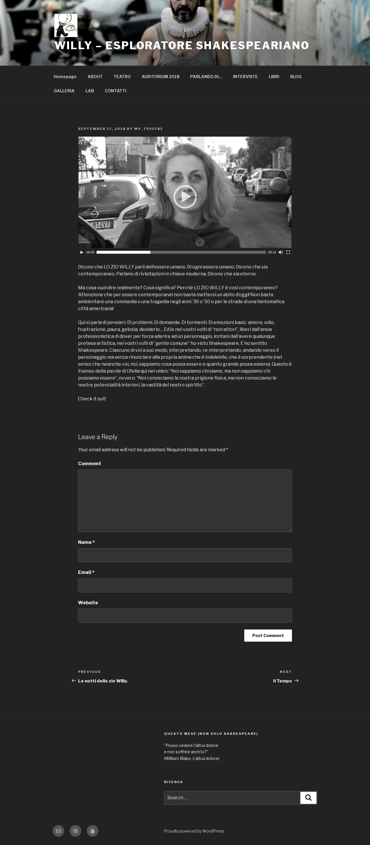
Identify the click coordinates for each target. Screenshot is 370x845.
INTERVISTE (245, 76)
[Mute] (280, 252)
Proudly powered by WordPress (194, 831)
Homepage (65, 76)
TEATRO (122, 76)
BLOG (295, 76)
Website (88, 602)
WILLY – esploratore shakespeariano (182, 45)
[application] (185, 197)
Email (86, 572)
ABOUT (95, 76)
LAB (90, 90)
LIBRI (274, 76)
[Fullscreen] (288, 252)
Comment (89, 463)
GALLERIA (64, 90)
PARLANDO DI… (206, 76)
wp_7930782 (148, 129)
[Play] (81, 252)
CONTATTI (115, 90)
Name (86, 542)
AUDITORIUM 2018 (160, 76)
